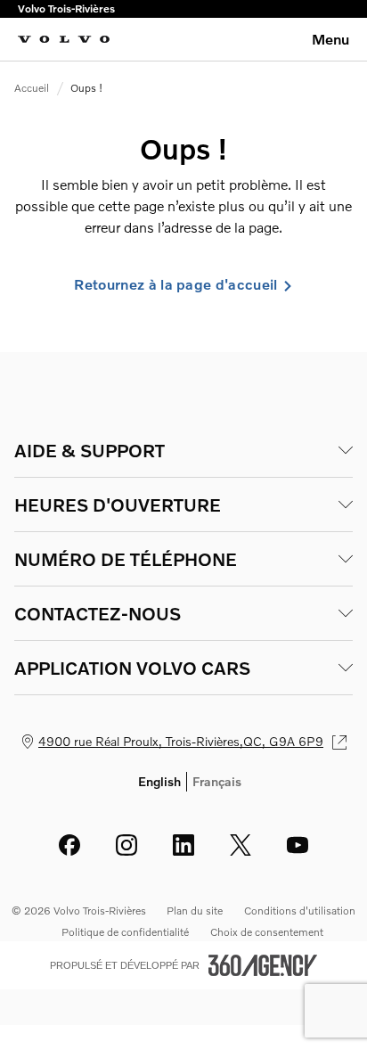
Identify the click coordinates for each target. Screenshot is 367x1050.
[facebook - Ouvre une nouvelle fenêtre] (69, 845)
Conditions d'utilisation (299, 910)
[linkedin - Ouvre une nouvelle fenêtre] (183, 845)
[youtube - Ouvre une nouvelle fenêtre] (297, 845)
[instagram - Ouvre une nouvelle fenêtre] (126, 845)
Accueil (31, 87)
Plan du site (195, 910)
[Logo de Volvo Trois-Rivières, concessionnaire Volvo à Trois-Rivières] (64, 39)
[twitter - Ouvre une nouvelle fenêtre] (240, 845)
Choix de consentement (266, 932)
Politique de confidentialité (125, 932)
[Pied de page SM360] (262, 965)
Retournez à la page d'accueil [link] (175, 284)
